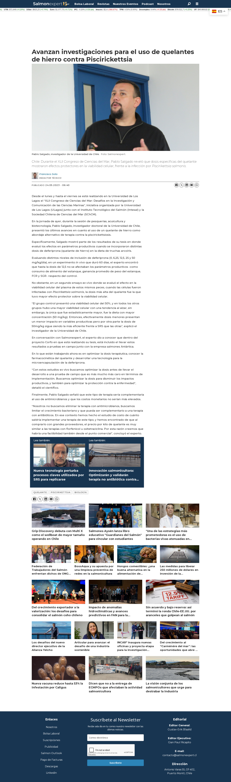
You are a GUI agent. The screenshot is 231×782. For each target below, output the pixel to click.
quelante (40, 492)
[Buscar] (189, 4)
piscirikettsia (60, 492)
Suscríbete (116, 762)
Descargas (51, 767)
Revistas (103, 3)
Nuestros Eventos (125, 3)
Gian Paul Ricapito (179, 742)
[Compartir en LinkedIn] (186, 185)
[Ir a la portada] (51, 4)
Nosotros (163, 3)
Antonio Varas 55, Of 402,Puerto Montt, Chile (179, 771)
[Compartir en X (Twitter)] (181, 185)
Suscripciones (51, 740)
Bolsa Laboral (84, 3)
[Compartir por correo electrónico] (191, 185)
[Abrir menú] (197, 3)
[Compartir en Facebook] (176, 185)
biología (80, 492)
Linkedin (51, 773)
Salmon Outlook (51, 753)
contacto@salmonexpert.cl (179, 755)
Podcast (148, 3)
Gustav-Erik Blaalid (180, 729)
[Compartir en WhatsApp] (196, 185)
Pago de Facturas (51, 760)
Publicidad (51, 747)
